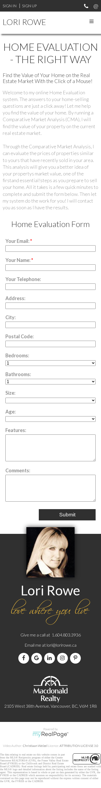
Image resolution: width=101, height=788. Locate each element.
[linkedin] (50, 658)
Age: (10, 412)
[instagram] (63, 658)
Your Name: (18, 260)
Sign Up (29, 5)
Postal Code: (19, 336)
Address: (15, 298)
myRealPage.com (50, 734)
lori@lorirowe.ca (61, 644)
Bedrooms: (17, 355)
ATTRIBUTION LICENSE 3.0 (79, 746)
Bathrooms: (18, 374)
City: (10, 317)
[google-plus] (37, 658)
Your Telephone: (23, 279)
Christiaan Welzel (35, 746)
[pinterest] (76, 658)
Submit (67, 514)
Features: (15, 430)
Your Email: (17, 241)
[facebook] (24, 658)
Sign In (9, 5)
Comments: (17, 470)
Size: (10, 393)
